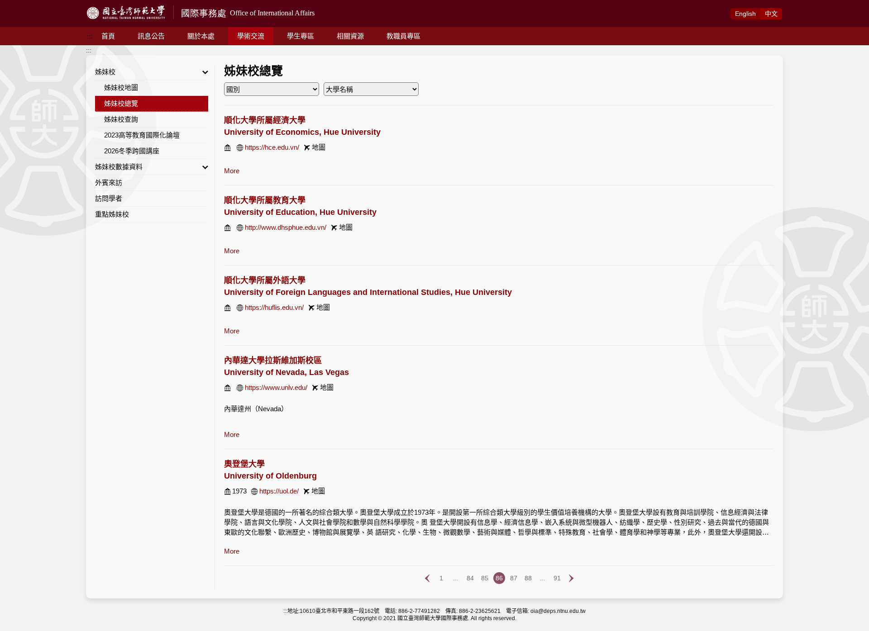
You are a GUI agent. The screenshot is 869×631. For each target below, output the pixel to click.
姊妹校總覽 (121, 103)
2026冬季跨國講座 (131, 151)
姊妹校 (105, 72)
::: (89, 36)
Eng (745, 13)
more (231, 171)
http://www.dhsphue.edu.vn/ (285, 227)
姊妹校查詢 (121, 119)
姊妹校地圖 (121, 87)
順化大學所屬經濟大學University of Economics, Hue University (302, 126)
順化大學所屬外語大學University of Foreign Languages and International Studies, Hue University (368, 286)
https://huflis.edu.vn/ (274, 307)
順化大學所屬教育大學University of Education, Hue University (300, 206)
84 (470, 578)
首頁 (108, 36)
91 (557, 578)
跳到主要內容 (19, 5)
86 (499, 578)
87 (513, 578)
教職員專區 (403, 36)
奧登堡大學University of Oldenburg (270, 470)
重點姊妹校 (112, 214)
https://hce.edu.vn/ (272, 147)
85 (484, 578)
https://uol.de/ (279, 491)
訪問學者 (108, 198)
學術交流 (250, 36)
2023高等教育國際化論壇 (142, 135)
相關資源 (350, 36)
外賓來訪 (108, 182)
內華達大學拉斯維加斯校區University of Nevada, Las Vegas (286, 366)
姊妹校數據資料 (119, 167)
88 (528, 578)
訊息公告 (151, 36)
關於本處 (201, 36)
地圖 (318, 147)
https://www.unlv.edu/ (276, 387)
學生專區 (300, 36)
